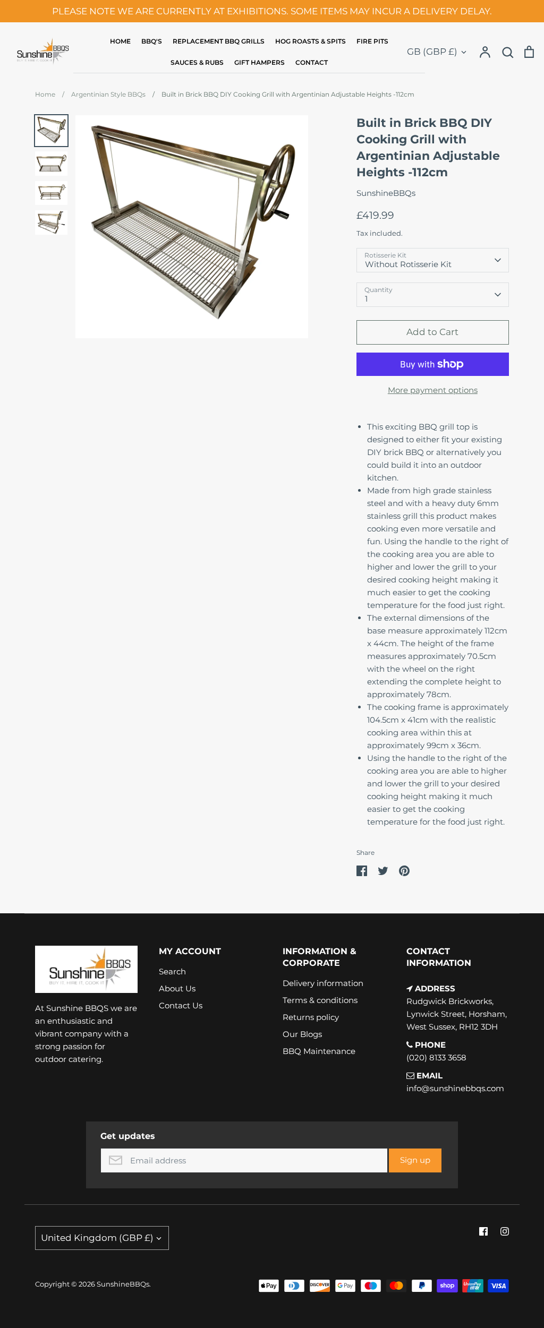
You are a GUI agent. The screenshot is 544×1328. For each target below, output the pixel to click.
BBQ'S (151, 41)
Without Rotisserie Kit (408, 264)
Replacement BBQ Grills (219, 41)
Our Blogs (302, 1034)
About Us (177, 988)
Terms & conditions (320, 1000)
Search (172, 971)
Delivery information (323, 983)
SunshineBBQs (385, 193)
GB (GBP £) (432, 51)
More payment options (433, 390)
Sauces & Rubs (197, 62)
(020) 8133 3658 (436, 1057)
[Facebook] (483, 1231)
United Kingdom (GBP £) (97, 1237)
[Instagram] (504, 1231)
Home (120, 41)
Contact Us (180, 1005)
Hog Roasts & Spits (310, 41)
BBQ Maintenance (319, 1051)
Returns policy (311, 1017)
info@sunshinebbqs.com (455, 1088)
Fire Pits (372, 41)
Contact (311, 62)
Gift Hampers (259, 62)
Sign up (415, 1160)
